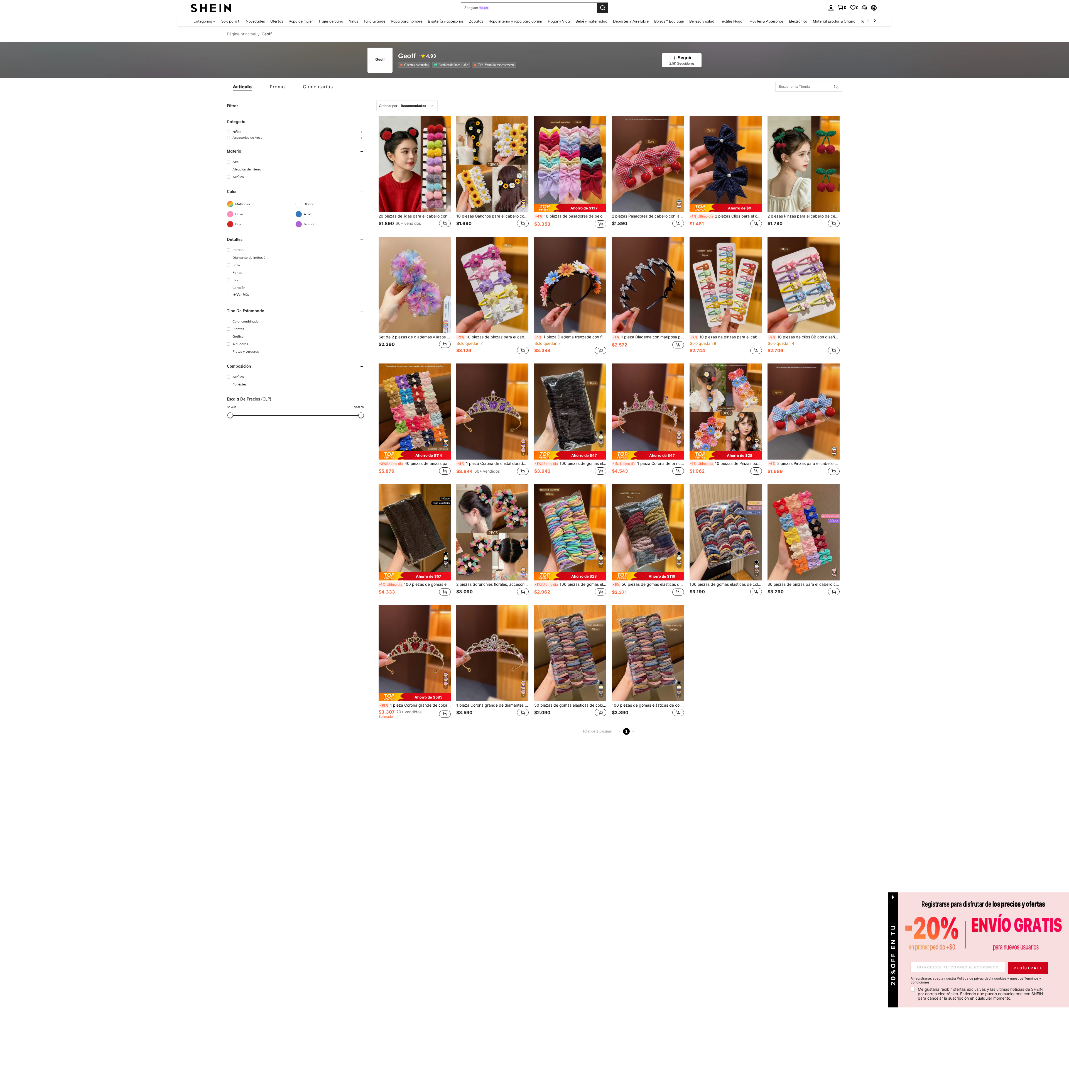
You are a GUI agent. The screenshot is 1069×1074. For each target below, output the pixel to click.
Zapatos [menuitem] (476, 21)
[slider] (230, 415)
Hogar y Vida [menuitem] (559, 21)
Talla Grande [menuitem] (374, 21)
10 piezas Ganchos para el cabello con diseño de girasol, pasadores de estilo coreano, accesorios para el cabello (492, 216)
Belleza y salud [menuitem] (701, 21)
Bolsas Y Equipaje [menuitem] (669, 21)
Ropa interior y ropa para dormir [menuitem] (515, 21)
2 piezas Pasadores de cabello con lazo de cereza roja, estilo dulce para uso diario (648, 216)
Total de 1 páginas (597, 731)
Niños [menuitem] (353, 21)
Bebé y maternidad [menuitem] (591, 21)
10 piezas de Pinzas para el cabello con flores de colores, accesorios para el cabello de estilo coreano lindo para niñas (726, 463)
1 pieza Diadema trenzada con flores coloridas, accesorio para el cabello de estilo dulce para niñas (570, 337)
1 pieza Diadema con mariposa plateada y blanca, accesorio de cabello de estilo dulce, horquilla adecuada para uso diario (648, 337)
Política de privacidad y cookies (981, 978)
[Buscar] (602, 8)
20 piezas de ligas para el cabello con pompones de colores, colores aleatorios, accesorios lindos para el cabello (415, 216)
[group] (295, 131)
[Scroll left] (868, 21)
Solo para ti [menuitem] (230, 21)
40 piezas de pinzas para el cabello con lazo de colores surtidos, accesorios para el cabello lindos (415, 463)
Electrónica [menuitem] (798, 21)
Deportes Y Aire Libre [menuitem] (631, 21)
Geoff (407, 56)
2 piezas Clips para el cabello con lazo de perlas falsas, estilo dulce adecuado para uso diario (726, 216)
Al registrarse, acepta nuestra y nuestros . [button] (976, 980)
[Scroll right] (875, 21)
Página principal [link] (241, 34)
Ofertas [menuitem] (276, 21)
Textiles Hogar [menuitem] (732, 21)
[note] (570, 208)
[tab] (242, 86)
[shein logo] (211, 8)
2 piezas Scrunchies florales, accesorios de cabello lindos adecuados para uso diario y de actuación (492, 584)
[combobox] (407, 106)
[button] (864, 7)
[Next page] (633, 731)
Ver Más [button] (242, 294)
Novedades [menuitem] (255, 21)
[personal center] (831, 7)
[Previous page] (619, 731)
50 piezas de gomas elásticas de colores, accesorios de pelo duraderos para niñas (648, 584)
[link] (842, 7)
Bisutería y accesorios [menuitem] (446, 21)
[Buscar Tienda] (835, 86)
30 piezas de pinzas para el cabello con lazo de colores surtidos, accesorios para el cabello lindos (804, 584)
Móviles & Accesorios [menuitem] (766, 21)
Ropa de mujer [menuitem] (301, 21)
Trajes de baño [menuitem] (330, 21)
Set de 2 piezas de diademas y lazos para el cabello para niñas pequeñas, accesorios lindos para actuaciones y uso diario (415, 337)
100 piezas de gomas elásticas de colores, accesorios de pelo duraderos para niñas (570, 463)
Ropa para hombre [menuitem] (406, 21)
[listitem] (415, 65)
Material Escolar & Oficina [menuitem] (834, 21)
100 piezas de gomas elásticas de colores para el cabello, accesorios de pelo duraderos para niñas (726, 584)
